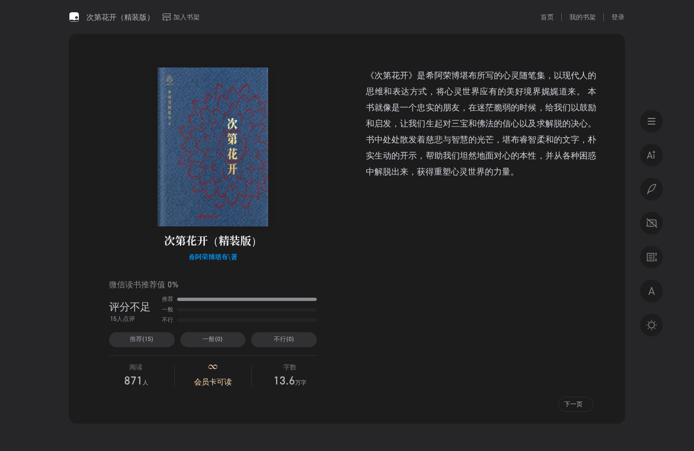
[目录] (651, 121)
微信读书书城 (74, 17)
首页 (547, 17)
